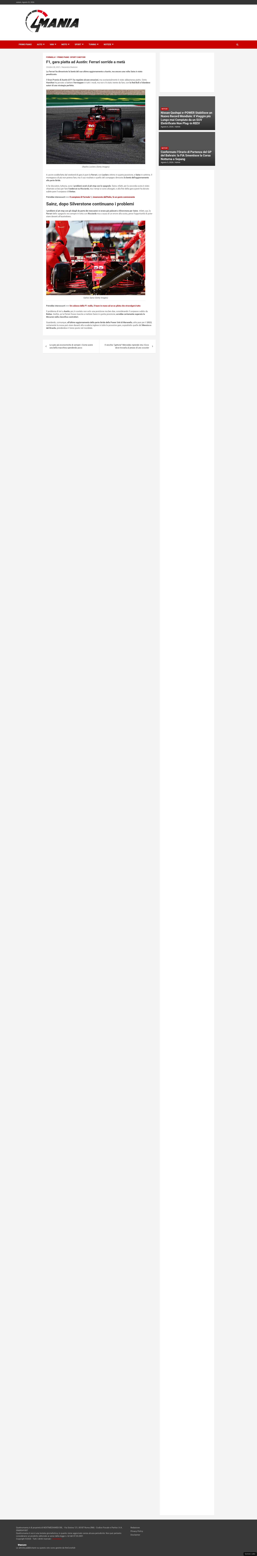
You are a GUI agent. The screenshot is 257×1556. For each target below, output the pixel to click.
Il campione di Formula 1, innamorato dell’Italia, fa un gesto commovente (102, 197)
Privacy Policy (137, 1531)
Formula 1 (51, 57)
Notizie (107, 44)
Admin (177, 127)
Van (52, 44)
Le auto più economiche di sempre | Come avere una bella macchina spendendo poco (71, 346)
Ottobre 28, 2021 (53, 67)
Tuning (92, 44)
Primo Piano (25, 44)
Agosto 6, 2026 (167, 127)
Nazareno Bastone (69, 67)
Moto (64, 44)
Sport (78, 44)
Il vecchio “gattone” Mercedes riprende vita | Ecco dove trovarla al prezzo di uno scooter (127, 346)
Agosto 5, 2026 (167, 162)
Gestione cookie (250, 1554)
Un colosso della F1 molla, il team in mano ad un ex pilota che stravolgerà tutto (105, 306)
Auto (39, 44)
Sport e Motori (77, 57)
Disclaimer (135, 1535)
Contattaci (57, 1539)
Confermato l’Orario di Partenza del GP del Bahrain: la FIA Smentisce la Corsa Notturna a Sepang (186, 155)
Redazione (135, 1527)
